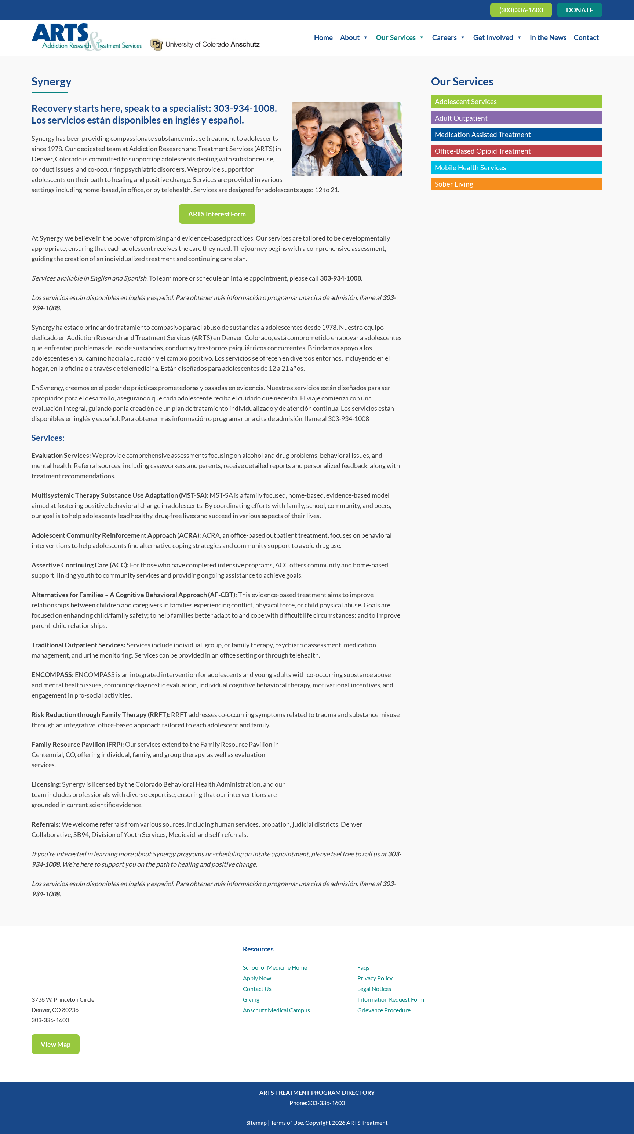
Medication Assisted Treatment (483, 134)
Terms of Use (287, 1122)
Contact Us (257, 988)
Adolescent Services (466, 101)
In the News (548, 37)
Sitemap (256, 1122)
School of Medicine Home (275, 967)
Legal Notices (374, 988)
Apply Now (257, 977)
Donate (579, 10)
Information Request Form (390, 999)
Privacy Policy (375, 977)
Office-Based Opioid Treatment (483, 151)
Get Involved (493, 37)
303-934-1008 (244, 108)
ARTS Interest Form (217, 214)
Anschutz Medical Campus (276, 1009)
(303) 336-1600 (521, 10)
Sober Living (454, 184)
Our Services (396, 37)
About (350, 37)
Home (323, 37)
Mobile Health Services (470, 167)
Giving (251, 999)
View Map (55, 1044)
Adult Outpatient (461, 118)
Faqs (363, 967)
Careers (444, 37)
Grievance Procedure (384, 1009)
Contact (586, 37)
